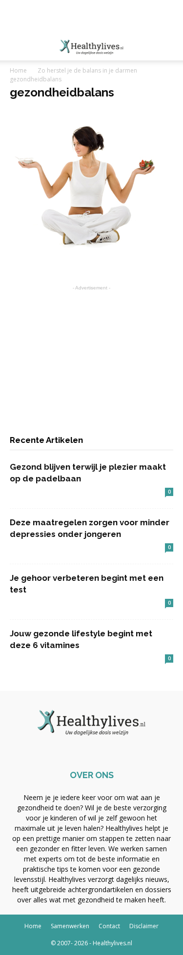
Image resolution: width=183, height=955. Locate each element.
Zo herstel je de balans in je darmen (87, 70)
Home (18, 70)
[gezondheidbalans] (86, 259)
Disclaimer (144, 926)
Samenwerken (70, 926)
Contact (109, 926)
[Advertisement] (92, 17)
